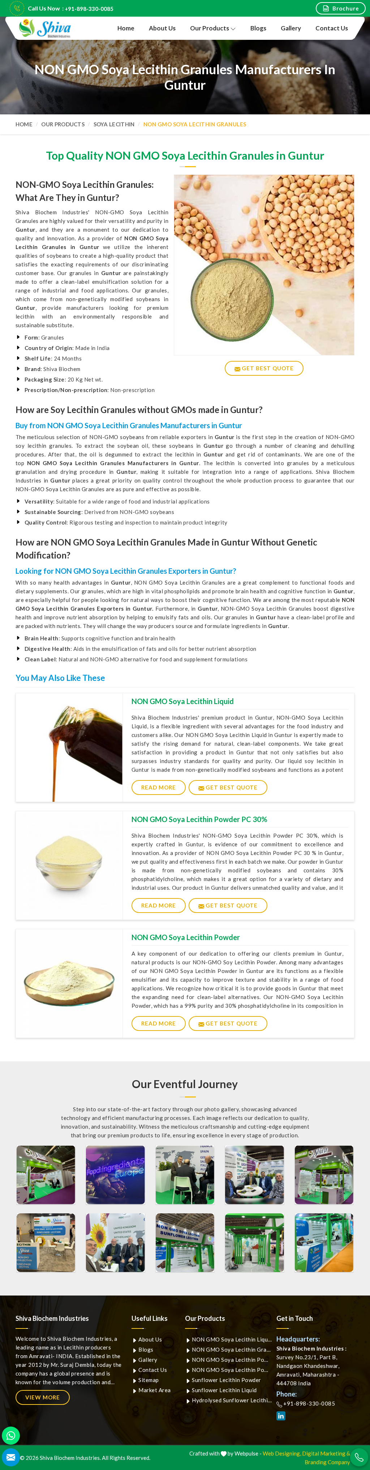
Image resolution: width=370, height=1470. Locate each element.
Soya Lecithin (114, 124)
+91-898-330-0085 (89, 8)
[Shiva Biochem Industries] (45, 28)
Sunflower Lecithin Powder (226, 1380)
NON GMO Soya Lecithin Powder (186, 937)
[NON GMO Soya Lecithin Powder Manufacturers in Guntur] (69, 983)
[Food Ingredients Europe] (46, 1174)
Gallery (291, 28)
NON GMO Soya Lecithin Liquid (183, 701)
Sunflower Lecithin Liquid (224, 1390)
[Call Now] (359, 1457)
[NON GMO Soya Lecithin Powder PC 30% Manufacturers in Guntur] (69, 865)
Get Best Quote (231, 787)
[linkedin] (280, 1415)
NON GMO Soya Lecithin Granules (231, 1349)
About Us (162, 28)
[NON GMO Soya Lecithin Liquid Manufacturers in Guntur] (69, 747)
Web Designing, (282, 1453)
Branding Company (327, 1462)
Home (125, 28)
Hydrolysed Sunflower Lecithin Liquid (231, 1400)
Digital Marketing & (326, 1453)
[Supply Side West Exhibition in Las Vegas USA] (46, 1242)
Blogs (258, 28)
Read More (158, 787)
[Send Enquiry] (11, 1457)
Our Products (209, 28)
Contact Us (331, 28)
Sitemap (148, 1380)
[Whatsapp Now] (11, 1436)
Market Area (154, 1390)
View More (42, 1397)
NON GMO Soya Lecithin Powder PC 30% (199, 819)
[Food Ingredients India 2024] (185, 1242)
